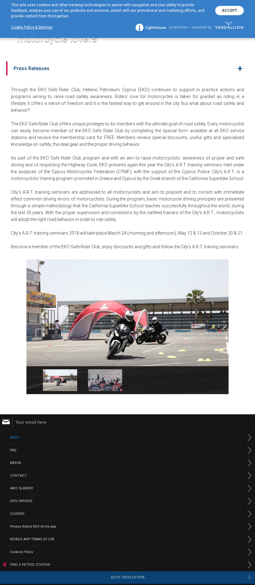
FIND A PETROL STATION (30, 565)
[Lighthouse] (151, 27)
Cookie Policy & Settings (32, 27)
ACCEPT (229, 10)
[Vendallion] (229, 27)
